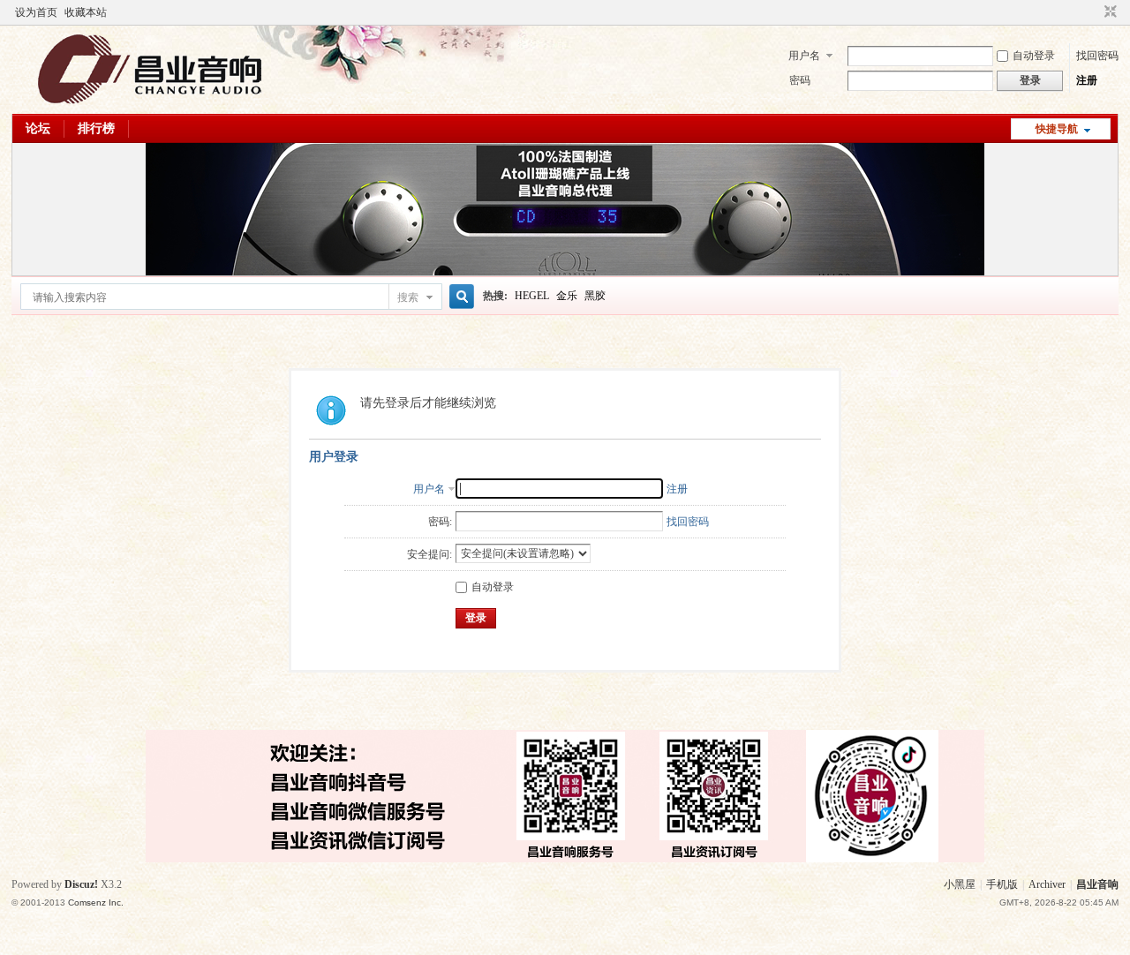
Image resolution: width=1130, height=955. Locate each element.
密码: (440, 521)
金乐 (566, 296)
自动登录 (1034, 55)
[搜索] (459, 297)
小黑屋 (960, 884)
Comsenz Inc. (96, 902)
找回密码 (1097, 55)
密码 (799, 80)
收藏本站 (85, 12)
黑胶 (595, 296)
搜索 (407, 297)
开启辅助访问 (1093, 12)
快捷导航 (1057, 129)
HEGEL (532, 296)
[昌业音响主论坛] (150, 103)
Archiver (1047, 884)
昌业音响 (1097, 884)
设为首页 (36, 12)
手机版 (1002, 884)
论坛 (38, 128)
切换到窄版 (1108, 12)
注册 (1086, 80)
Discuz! (81, 884)
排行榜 (96, 128)
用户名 (804, 55)
